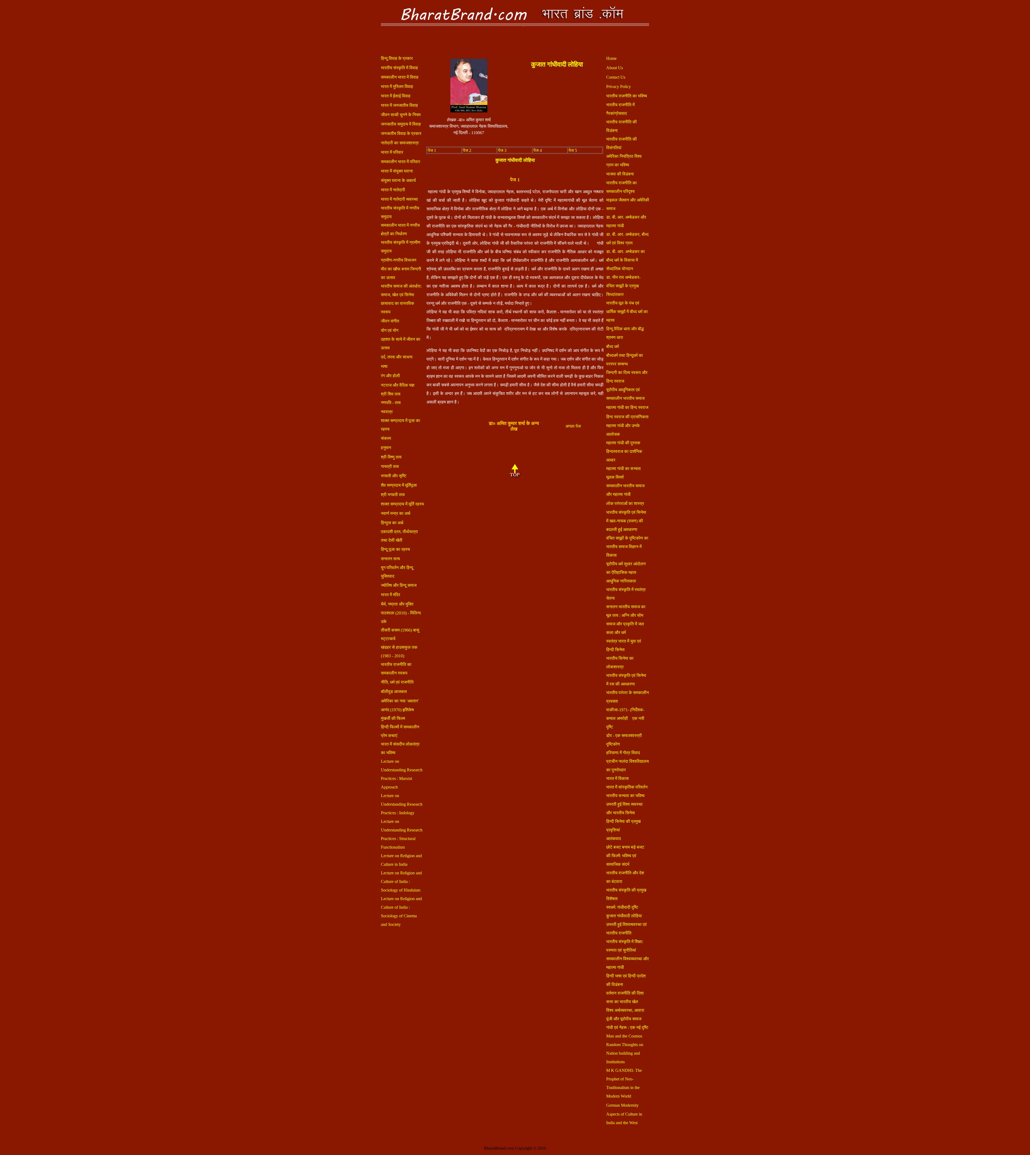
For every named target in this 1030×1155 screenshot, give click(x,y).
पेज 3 (502, 150)
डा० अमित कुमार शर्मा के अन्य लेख (514, 426)
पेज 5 (573, 150)
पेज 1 (432, 150)
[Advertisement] (557, 108)
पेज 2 (467, 150)
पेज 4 (538, 150)
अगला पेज (573, 426)
